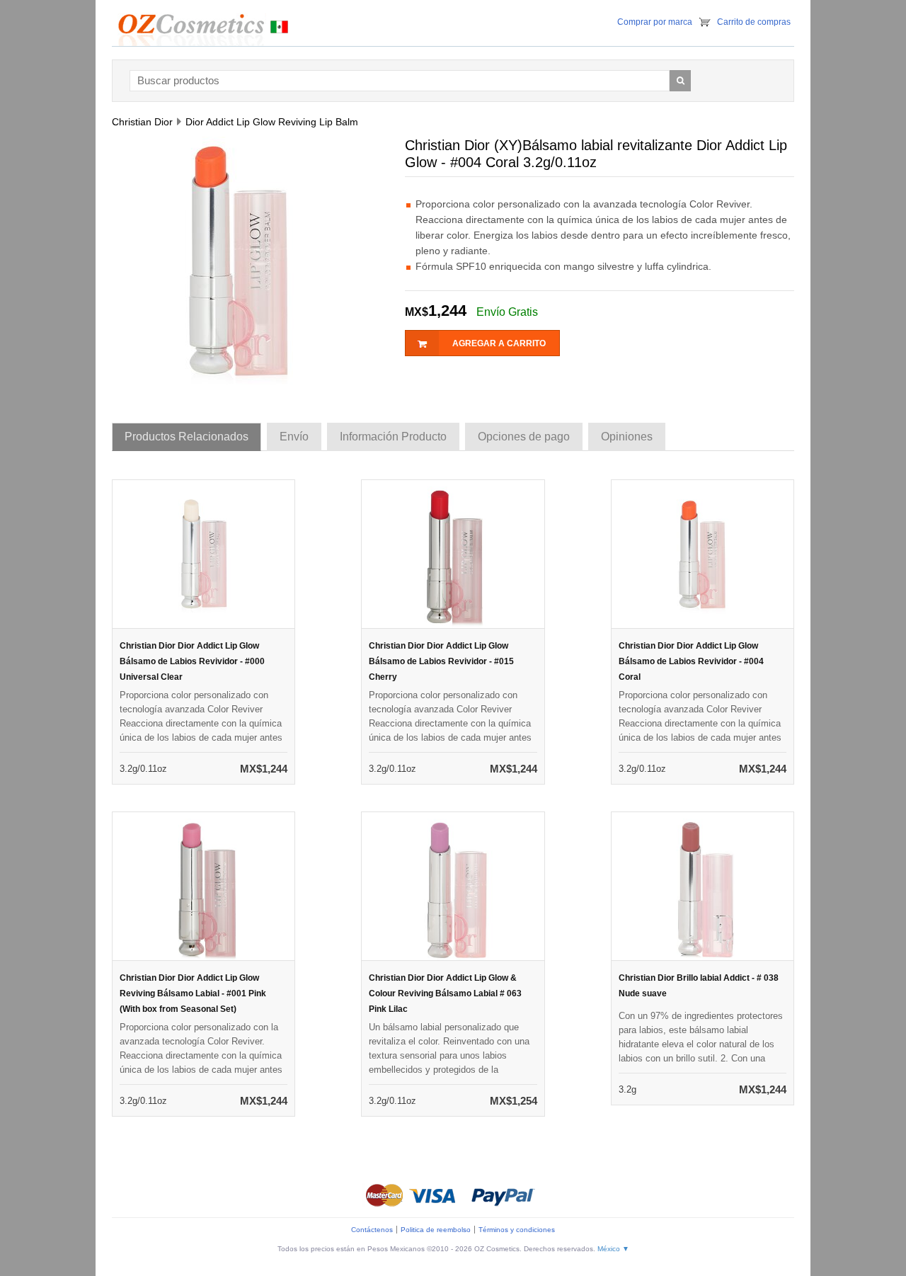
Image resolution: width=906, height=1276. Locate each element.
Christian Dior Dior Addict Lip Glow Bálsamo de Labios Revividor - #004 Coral (691, 661)
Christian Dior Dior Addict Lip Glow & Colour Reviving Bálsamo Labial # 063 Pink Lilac (445, 993)
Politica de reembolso (436, 1230)
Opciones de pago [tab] (524, 437)
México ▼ (613, 1249)
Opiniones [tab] (627, 437)
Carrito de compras (754, 22)
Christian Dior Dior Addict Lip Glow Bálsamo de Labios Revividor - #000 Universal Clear (192, 661)
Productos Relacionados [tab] (186, 437)
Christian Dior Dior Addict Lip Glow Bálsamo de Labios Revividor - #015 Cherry (441, 661)
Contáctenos (372, 1230)
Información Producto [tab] (393, 437)
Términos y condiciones (516, 1230)
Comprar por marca (654, 22)
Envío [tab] (294, 437)
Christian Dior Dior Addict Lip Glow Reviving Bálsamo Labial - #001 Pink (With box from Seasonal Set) (193, 993)
